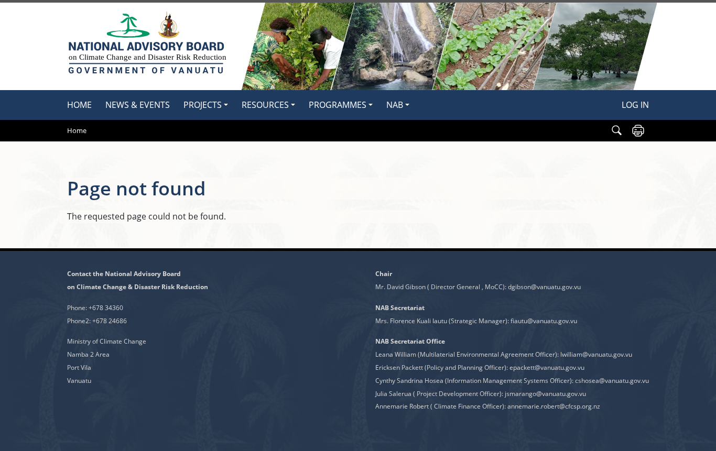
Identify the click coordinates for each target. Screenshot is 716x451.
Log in (635, 105)
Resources (265, 105)
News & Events (137, 105)
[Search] (616, 130)
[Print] (638, 130)
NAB (394, 105)
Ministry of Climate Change (106, 341)
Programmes (337, 105)
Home (79, 105)
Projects (202, 105)
